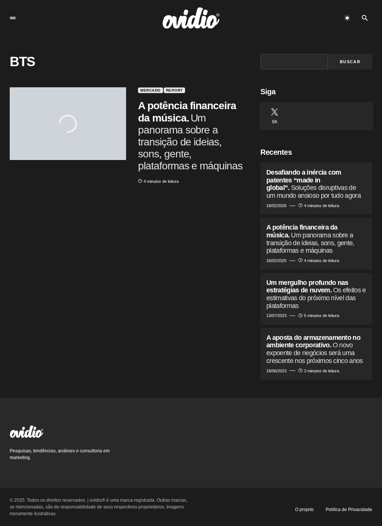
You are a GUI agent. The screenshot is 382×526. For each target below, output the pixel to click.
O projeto (304, 509)
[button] (12, 18)
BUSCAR (350, 61)
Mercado (150, 90)
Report (174, 90)
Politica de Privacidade (349, 509)
